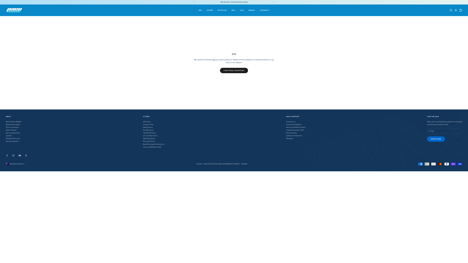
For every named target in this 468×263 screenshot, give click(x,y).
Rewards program (13, 124)
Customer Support (293, 124)
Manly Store (148, 127)
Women (210, 10)
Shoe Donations (12, 141)
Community (264, 10)
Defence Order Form (294, 136)
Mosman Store (149, 141)
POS (216, 164)
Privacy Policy (291, 133)
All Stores (147, 122)
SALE (242, 10)
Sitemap (244, 164)
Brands (252, 10)
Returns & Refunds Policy (296, 127)
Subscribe (436, 139)
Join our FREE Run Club (152, 147)
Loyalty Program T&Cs (295, 130)
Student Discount (13, 138)
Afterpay (289, 138)
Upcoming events (13, 133)
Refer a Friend (11, 130)
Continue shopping (234, 70)
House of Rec (148, 124)
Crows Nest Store (150, 136)
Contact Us (290, 122)
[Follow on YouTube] (20, 155)
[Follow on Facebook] (7, 155)
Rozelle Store (148, 130)
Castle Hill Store (149, 133)
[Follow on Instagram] (13, 155)
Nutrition (222, 10)
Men (200, 10)
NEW (233, 10)
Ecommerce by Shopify (231, 164)
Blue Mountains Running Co (154, 144)
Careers (9, 136)
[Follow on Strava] (26, 155)
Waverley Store (149, 138)
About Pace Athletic (14, 122)
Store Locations (12, 127)
